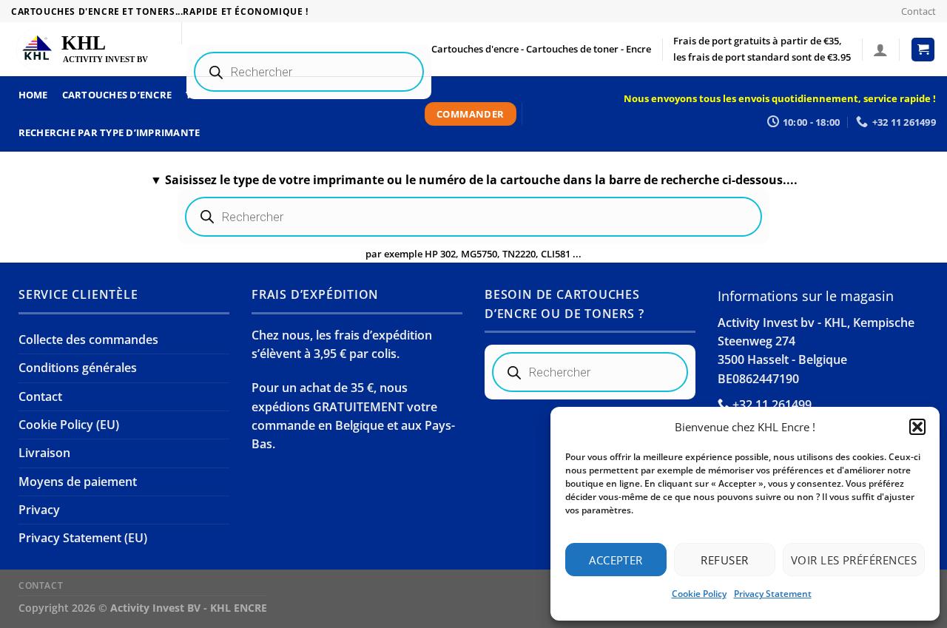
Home (33, 94)
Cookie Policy (699, 593)
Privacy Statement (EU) (82, 538)
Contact (918, 11)
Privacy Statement (773, 593)
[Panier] (923, 49)
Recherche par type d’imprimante (109, 132)
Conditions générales (77, 367)
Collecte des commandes (88, 339)
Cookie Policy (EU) (68, 424)
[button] (917, 426)
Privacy (39, 510)
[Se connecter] (880, 49)
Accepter (616, 560)
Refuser (724, 560)
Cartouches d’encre (117, 94)
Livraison (44, 453)
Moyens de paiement (77, 481)
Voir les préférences (854, 560)
